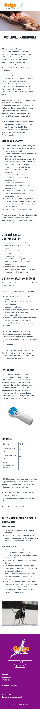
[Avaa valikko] (36, 5)
